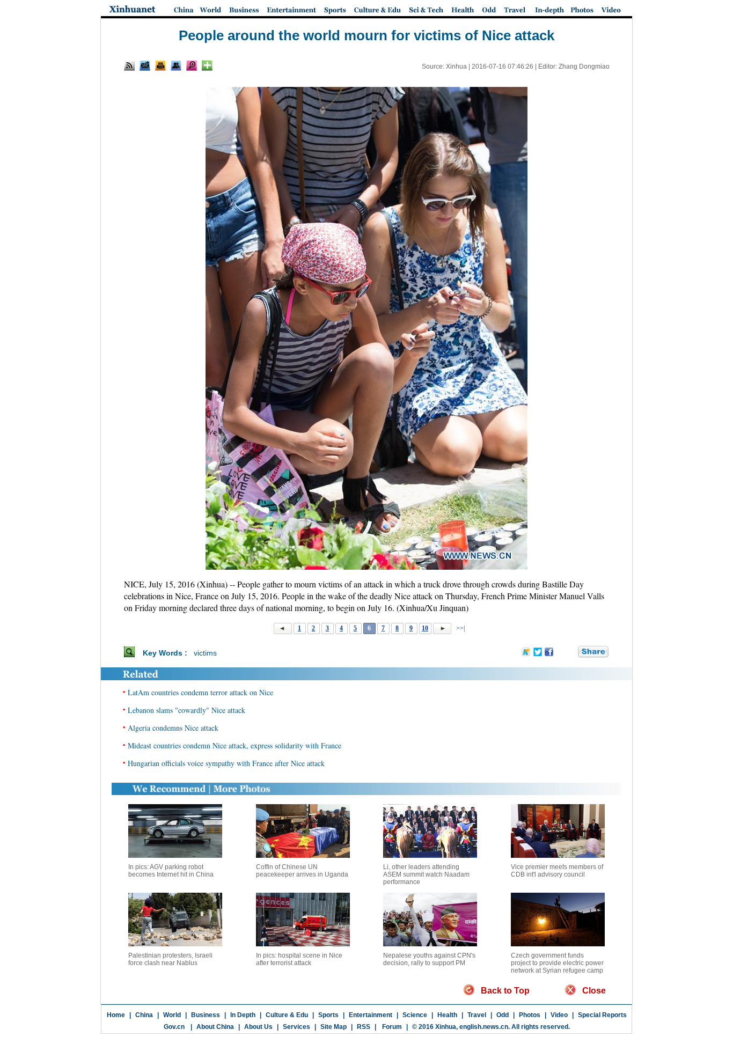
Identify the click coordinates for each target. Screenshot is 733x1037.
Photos (529, 1015)
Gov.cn (174, 1027)
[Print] (160, 65)
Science (414, 1015)
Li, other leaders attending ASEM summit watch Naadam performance (426, 874)
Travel (476, 1015)
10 (425, 628)
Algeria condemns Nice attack (173, 728)
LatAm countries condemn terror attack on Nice (200, 692)
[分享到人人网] (570, 652)
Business (205, 1015)
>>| (460, 628)
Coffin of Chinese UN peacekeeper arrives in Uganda (302, 870)
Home (116, 1015)
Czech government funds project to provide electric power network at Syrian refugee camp (557, 963)
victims (205, 653)
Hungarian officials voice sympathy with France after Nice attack (226, 763)
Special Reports (602, 1015)
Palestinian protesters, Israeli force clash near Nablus (170, 959)
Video (559, 1015)
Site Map (333, 1027)
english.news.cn (483, 1027)
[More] (207, 65)
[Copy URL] (176, 65)
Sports (328, 1015)
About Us (258, 1027)
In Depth (242, 1015)
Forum (391, 1027)
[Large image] (191, 65)
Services (296, 1027)
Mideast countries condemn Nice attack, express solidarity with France (234, 745)
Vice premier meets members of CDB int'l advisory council (557, 870)
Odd (502, 1015)
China (144, 1015)
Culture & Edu (287, 1015)
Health (447, 1015)
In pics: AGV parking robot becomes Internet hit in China (171, 870)
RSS (363, 1027)
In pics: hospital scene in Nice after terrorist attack (299, 959)
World (172, 1015)
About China (215, 1027)
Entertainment (370, 1015)
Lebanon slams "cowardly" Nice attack (186, 710)
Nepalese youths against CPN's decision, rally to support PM (429, 959)
